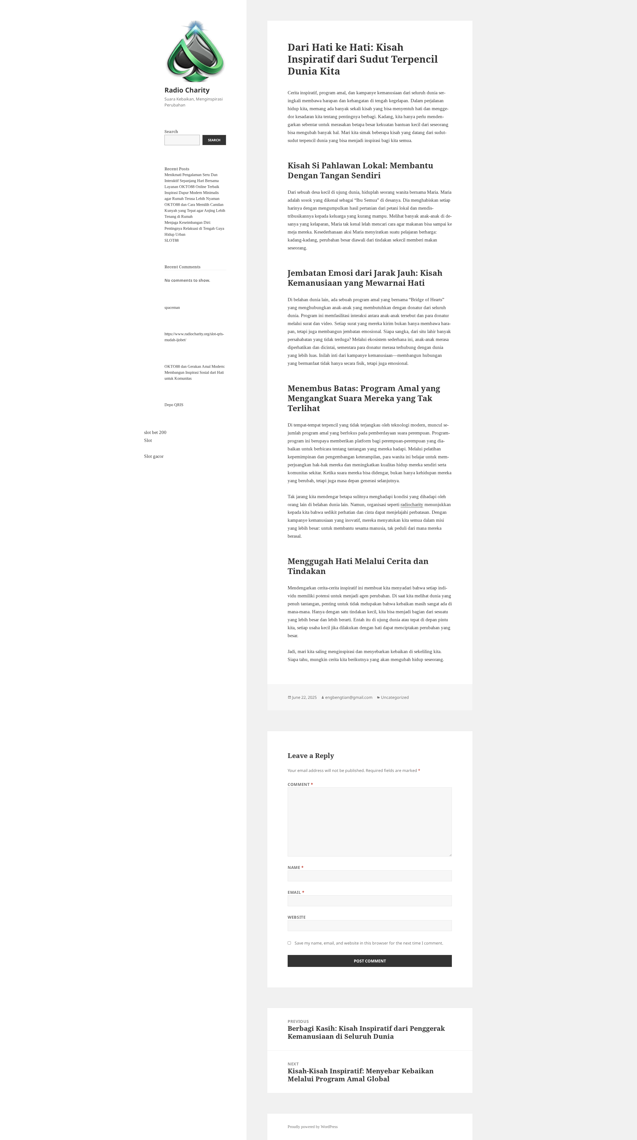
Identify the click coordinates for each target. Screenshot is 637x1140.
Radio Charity (187, 90)
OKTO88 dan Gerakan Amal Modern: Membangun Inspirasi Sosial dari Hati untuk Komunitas (194, 372)
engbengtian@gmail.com (348, 697)
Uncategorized (395, 697)
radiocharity (412, 504)
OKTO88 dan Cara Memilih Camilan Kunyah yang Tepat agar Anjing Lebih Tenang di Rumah (194, 210)
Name (296, 867)
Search (171, 131)
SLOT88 (171, 240)
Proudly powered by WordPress (313, 1127)
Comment (300, 784)
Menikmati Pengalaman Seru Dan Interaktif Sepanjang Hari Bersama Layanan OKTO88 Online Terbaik (191, 181)
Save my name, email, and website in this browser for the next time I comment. (369, 943)
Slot (148, 440)
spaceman (172, 307)
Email (296, 892)
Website (297, 917)
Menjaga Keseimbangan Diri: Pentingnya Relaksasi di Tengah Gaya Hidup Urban (194, 228)
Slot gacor (153, 456)
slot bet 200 (155, 432)
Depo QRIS (173, 405)
